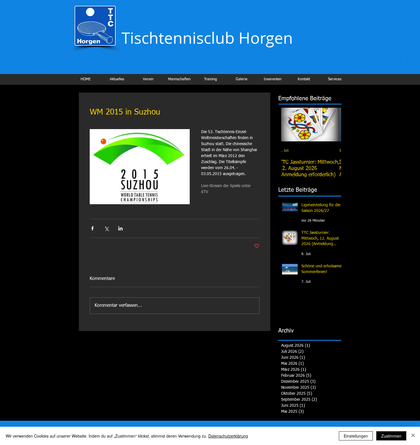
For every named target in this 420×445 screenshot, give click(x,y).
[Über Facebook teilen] (92, 228)
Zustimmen (391, 436)
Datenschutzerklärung (228, 436)
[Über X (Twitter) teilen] (106, 228)
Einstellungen (356, 436)
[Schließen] (413, 435)
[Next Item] (332, 124)
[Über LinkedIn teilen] (120, 228)
